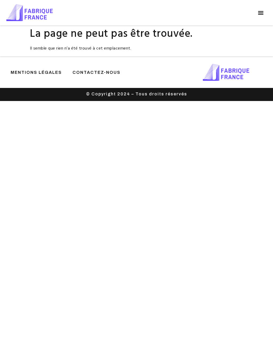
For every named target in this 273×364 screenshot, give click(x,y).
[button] (260, 13)
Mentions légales (36, 72)
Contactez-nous (97, 72)
